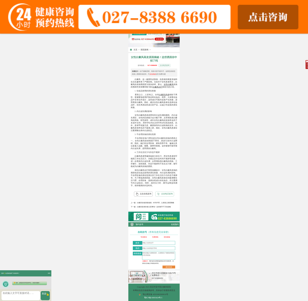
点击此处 (153, 74)
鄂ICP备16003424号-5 (153, 298)
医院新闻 (144, 50)
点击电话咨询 (164, 65)
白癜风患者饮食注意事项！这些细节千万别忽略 (154, 207)
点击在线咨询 (145, 194)
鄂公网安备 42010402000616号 (155, 294)
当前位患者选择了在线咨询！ (10, 273)
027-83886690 (152, 65)
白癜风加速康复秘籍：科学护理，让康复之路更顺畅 (155, 203)
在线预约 (175, 224)
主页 (135, 50)
